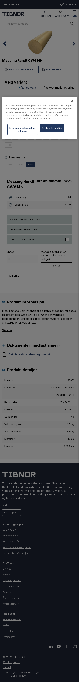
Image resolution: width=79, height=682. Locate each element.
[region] (39, 118)
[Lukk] (72, 101)
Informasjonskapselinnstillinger (22, 129)
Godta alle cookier (52, 128)
